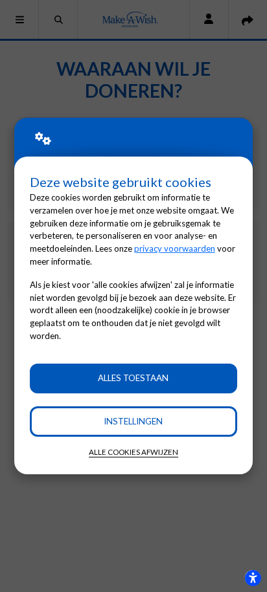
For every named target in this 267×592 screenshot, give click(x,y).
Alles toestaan (133, 378)
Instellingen (133, 421)
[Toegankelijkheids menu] (253, 578)
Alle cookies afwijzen (133, 452)
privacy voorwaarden (174, 248)
